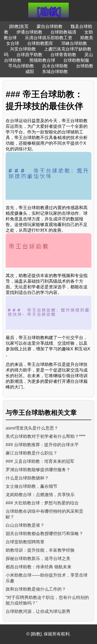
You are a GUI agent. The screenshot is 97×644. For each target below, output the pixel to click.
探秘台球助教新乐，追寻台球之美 (38, 558)
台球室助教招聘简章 (25, 542)
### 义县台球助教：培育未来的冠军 (40, 461)
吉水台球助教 (55, 66)
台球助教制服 (76, 60)
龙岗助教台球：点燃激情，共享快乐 (40, 494)
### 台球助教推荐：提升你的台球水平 (42, 444)
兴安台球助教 (23, 49)
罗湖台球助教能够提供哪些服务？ (38, 469)
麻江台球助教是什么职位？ (31, 453)
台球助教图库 (40, 43)
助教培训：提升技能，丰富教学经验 (40, 550)
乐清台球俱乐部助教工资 (48, 37)
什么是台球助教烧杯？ (27, 478)
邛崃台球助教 (74, 43)
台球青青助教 (63, 54)
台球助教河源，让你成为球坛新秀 (38, 611)
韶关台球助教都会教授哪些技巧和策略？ (44, 533)
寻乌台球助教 (21, 66)
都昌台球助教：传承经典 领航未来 (38, 567)
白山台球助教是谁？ (25, 525)
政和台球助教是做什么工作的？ (36, 589)
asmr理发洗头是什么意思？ (32, 428)
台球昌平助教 (29, 54)
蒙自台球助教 (50, 26)
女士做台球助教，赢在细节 (31, 486)
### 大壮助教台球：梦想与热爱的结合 (42, 503)
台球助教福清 (63, 32)
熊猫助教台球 (42, 60)
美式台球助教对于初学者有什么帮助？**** (45, 436)
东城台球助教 (55, 71)
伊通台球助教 (29, 32)
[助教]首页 (19, 26)
